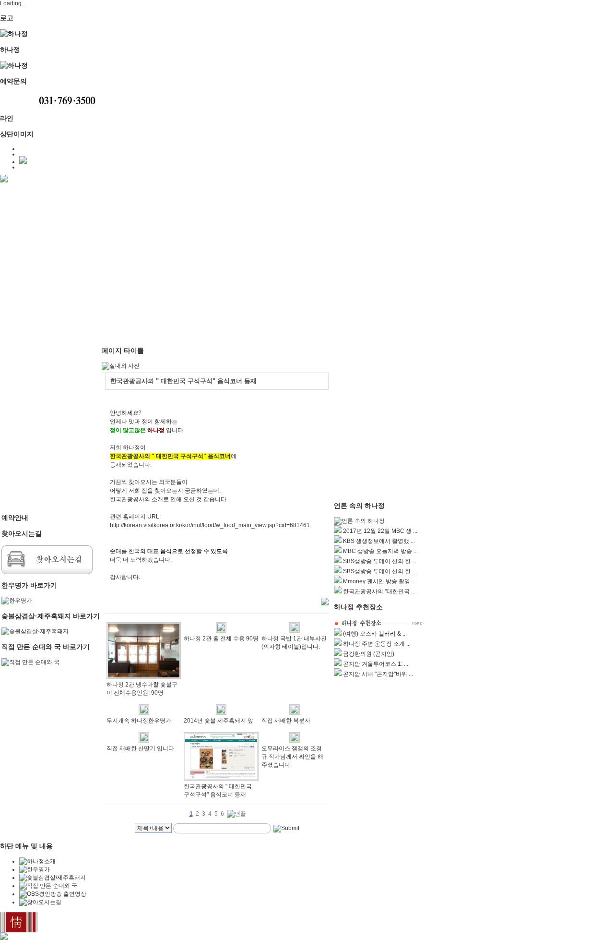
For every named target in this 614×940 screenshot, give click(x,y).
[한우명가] (16, 600)
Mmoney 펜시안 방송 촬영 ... (379, 581)
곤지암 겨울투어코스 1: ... (375, 664)
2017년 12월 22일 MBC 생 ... (380, 531)
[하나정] (14, 33)
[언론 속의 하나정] (359, 521)
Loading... (13, 3)
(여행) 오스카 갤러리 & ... (375, 633)
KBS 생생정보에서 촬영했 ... (379, 541)
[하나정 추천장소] (379, 626)
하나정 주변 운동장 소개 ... (377, 643)
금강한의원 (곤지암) (368, 654)
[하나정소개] (37, 861)
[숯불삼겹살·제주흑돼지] (35, 631)
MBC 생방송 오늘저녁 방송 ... (380, 551)
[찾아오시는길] (47, 572)
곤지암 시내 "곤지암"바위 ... (378, 674)
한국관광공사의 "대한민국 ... (379, 591)
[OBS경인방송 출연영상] (52, 894)
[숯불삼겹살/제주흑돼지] (52, 877)
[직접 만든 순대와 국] (30, 662)
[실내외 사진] (121, 365)
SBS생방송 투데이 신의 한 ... (379, 561)
